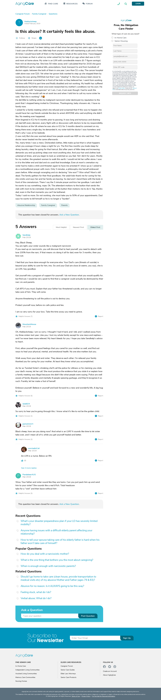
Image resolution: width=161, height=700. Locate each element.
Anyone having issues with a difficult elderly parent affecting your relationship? (56, 532)
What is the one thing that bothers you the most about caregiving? (57, 560)
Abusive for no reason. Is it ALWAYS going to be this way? (52, 586)
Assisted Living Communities (26, 673)
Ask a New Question (69, 214)
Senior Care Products (68, 677)
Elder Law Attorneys (68, 673)
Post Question (88, 616)
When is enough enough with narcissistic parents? (48, 566)
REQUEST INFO (125, 93)
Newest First (78, 227)
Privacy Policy (122, 88)
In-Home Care (120, 37)
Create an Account (110, 671)
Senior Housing (121, 41)
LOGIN (138, 3)
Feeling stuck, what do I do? (36, 592)
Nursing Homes (21, 681)
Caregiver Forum (67, 666)
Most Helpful (61, 227)
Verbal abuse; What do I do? (36, 598)
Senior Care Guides (68, 670)
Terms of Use (76, 696)
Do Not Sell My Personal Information (103, 696)
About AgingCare (109, 675)
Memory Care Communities (25, 677)
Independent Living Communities (27, 670)
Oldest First (95, 227)
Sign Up (127, 638)
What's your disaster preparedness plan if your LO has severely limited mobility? (59, 522)
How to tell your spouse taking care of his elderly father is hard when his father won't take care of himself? (60, 541)
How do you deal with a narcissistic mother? (45, 553)
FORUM (89, 4)
